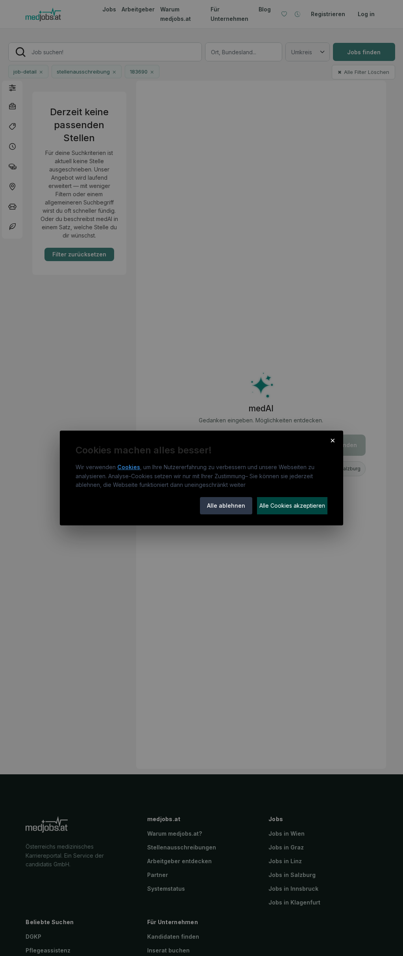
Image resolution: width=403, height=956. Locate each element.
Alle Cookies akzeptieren (292, 505)
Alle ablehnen (226, 505)
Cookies (128, 467)
